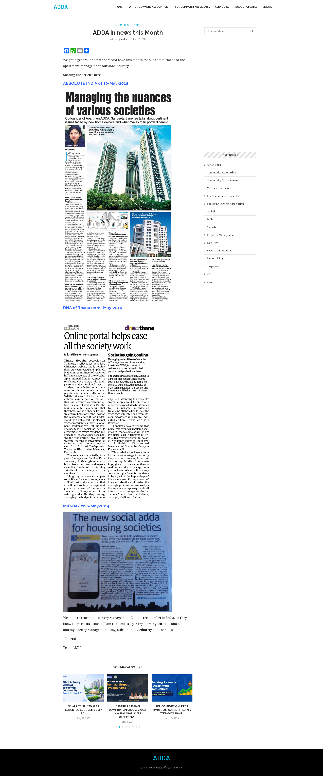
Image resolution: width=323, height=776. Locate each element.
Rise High (268, 7)
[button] (67, 701)
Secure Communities (219, 250)
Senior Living (215, 258)
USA (209, 282)
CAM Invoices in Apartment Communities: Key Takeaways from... (172, 710)
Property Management (221, 235)
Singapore (213, 266)
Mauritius (213, 227)
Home (118, 7)
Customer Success (218, 188)
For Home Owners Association (148, 7)
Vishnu (124, 39)
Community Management (222, 180)
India (210, 219)
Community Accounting (221, 172)
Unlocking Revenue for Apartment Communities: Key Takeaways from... (128, 710)
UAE (209, 274)
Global (211, 211)
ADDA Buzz (222, 7)
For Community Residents (192, 7)
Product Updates (245, 7)
